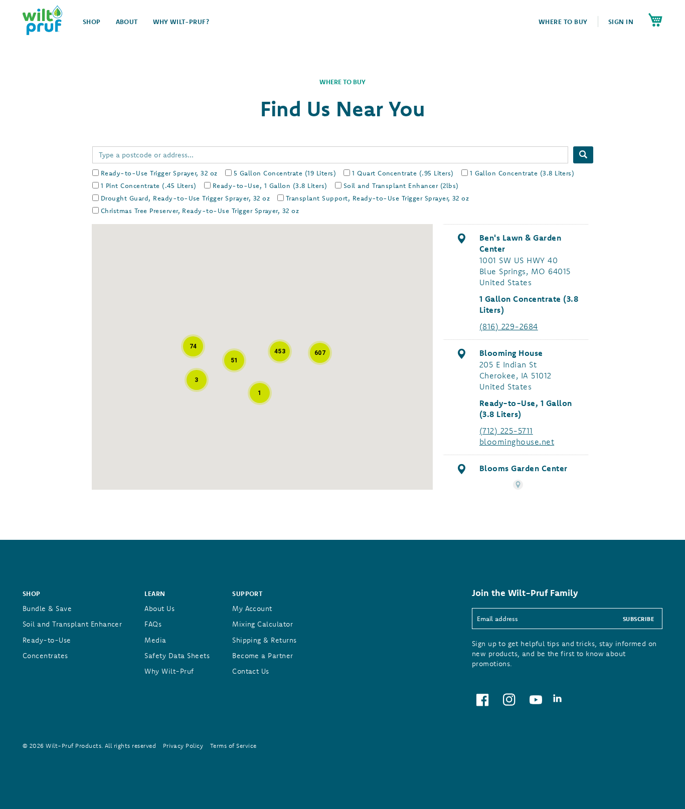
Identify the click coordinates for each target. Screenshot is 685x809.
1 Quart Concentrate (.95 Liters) (402, 173)
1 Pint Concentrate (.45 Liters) (149, 185)
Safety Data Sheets (177, 655)
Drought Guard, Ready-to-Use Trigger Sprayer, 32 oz (185, 198)
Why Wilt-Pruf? (181, 22)
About (127, 22)
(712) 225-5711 (506, 431)
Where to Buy (563, 22)
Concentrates (45, 655)
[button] (193, 346)
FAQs (152, 624)
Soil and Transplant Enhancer (72, 624)
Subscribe (638, 619)
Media (155, 640)
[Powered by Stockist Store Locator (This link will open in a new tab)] (518, 485)
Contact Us (250, 671)
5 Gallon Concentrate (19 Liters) (285, 173)
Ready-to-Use (47, 640)
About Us (159, 608)
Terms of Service (233, 745)
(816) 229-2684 (508, 326)
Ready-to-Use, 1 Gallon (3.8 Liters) (270, 185)
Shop (92, 22)
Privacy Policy (183, 745)
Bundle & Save (47, 608)
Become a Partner (262, 655)
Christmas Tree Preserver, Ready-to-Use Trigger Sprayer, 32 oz (200, 211)
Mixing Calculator (262, 624)
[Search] (583, 154)
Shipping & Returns (264, 640)
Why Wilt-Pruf (169, 671)
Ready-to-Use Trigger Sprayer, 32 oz (159, 173)
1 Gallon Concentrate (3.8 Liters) (522, 173)
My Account (252, 608)
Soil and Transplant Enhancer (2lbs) (401, 185)
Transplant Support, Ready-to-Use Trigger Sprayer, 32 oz (377, 198)
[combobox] (330, 154)
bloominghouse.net (516, 442)
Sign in (620, 22)
